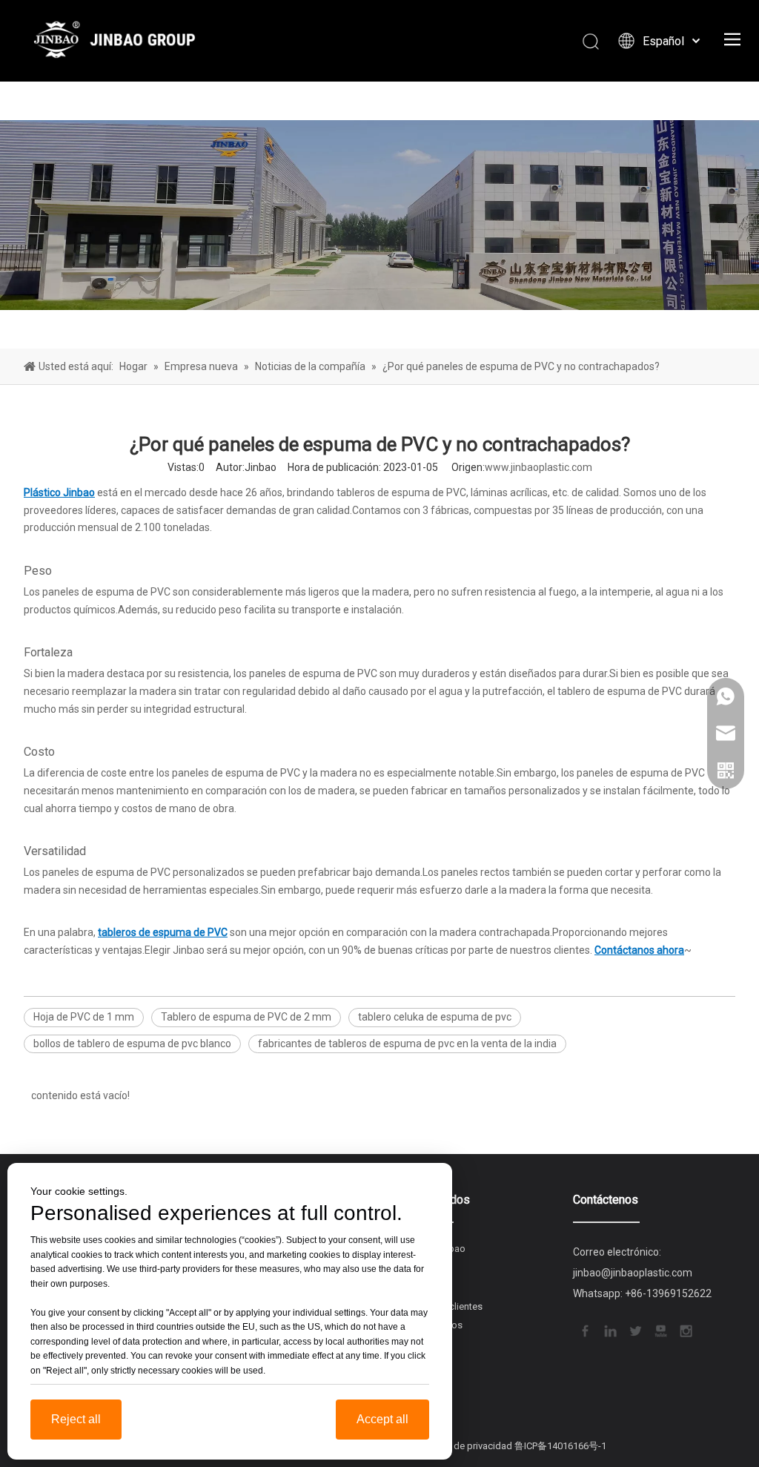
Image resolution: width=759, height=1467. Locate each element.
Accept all (382, 1419)
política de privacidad (466, 1445)
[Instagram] (685, 1330)
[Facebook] (584, 1330)
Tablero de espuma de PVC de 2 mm (246, 1017)
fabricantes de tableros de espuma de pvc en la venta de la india (407, 1043)
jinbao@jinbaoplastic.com (632, 1273)
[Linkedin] (609, 1330)
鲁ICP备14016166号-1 (560, 1445)
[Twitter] (634, 1330)
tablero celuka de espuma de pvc (434, 1017)
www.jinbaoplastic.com (538, 467)
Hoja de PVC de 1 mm (83, 1017)
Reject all (76, 1419)
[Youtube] (660, 1330)
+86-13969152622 (668, 1293)
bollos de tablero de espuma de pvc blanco (132, 1043)
